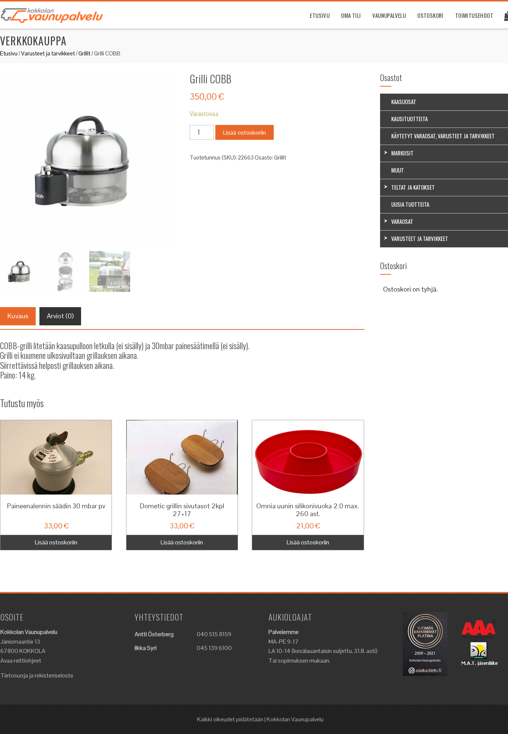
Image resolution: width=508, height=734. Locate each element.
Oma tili (351, 15)
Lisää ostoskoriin (244, 132)
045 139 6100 (214, 648)
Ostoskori (430, 15)
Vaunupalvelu (389, 15)
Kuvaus (17, 316)
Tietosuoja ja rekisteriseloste (36, 675)
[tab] (18, 316)
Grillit (84, 53)
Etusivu (319, 15)
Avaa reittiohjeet (20, 660)
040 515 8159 (214, 634)
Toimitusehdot (474, 15)
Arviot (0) (60, 316)
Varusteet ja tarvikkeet (48, 53)
